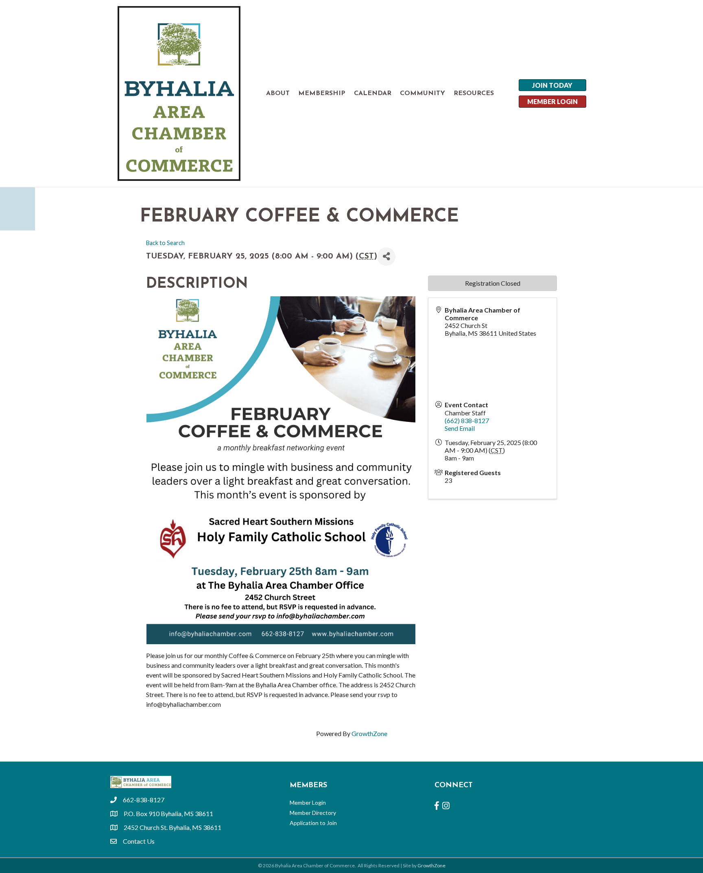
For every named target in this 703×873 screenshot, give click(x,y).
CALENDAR (372, 93)
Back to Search (165, 242)
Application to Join (313, 822)
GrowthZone (369, 733)
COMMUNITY (422, 93)
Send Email (460, 428)
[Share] (386, 257)
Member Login (308, 802)
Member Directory (313, 812)
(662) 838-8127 (467, 420)
